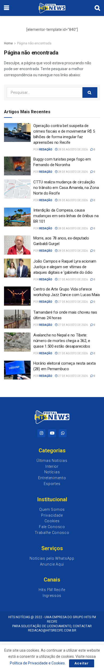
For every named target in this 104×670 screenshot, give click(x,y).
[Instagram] (41, 433)
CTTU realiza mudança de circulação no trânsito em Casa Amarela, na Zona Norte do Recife (66, 188)
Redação (45, 149)
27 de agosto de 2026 (73, 279)
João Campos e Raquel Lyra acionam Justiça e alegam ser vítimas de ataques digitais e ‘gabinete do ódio (64, 267)
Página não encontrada (34, 43)
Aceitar (81, 663)
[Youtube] (52, 433)
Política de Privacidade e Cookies (37, 663)
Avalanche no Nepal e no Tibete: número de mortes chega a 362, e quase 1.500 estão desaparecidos (61, 341)
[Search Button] (89, 92)
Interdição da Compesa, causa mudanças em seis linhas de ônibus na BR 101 (65, 216)
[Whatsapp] (63, 433)
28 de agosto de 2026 (73, 149)
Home (8, 43)
